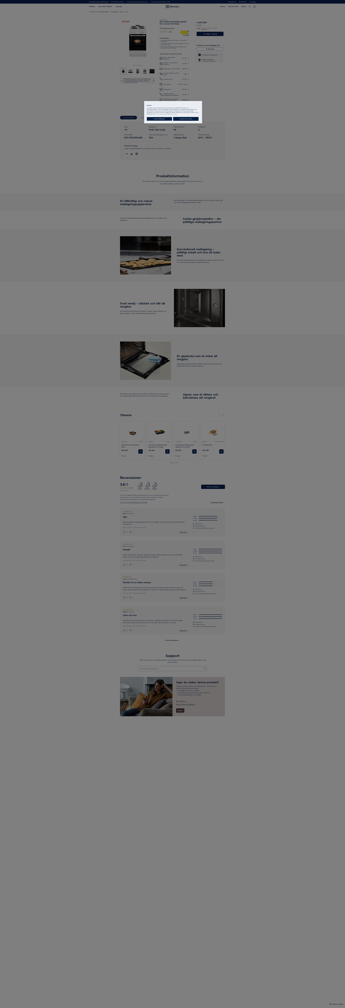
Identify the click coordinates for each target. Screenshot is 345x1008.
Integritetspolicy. (173, 114)
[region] (173, 112)
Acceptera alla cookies (186, 118)
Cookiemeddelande (160, 114)
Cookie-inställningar (159, 118)
